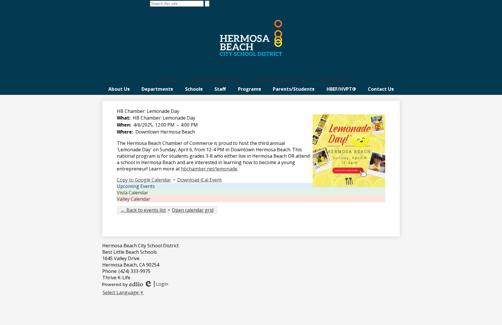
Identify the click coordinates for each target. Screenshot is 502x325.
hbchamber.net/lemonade (209, 169)
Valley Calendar (133, 199)
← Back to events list (143, 210)
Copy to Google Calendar (144, 180)
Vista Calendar (132, 192)
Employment (333, 80)
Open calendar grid (193, 210)
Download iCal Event (199, 180)
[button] (119, 89)
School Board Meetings (216, 80)
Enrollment (167, 80)
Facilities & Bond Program (280, 80)
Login (156, 284)
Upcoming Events (136, 186)
